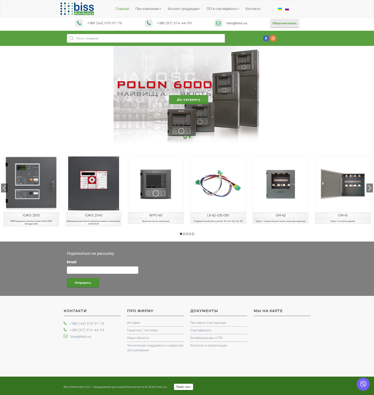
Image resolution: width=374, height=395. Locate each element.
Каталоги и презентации (208, 345)
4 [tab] (190, 234)
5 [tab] (193, 234)
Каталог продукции (183, 8)
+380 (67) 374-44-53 (174, 23)
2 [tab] (184, 234)
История (133, 322)
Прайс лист (183, 387)
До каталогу (188, 100)
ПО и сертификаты (222, 8)
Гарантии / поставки (142, 330)
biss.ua (162, 387)
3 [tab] (187, 234)
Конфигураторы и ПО (206, 337)
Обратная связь (284, 23)
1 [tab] (181, 234)
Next (369, 188)
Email (71, 262)
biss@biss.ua (237, 23)
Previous (4, 188)
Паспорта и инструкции (208, 322)
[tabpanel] (31, 191)
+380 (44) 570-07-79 (104, 23)
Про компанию (147, 8)
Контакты (253, 8)
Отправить (83, 283)
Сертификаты (200, 330)
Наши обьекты (138, 337)
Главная (122, 8)
